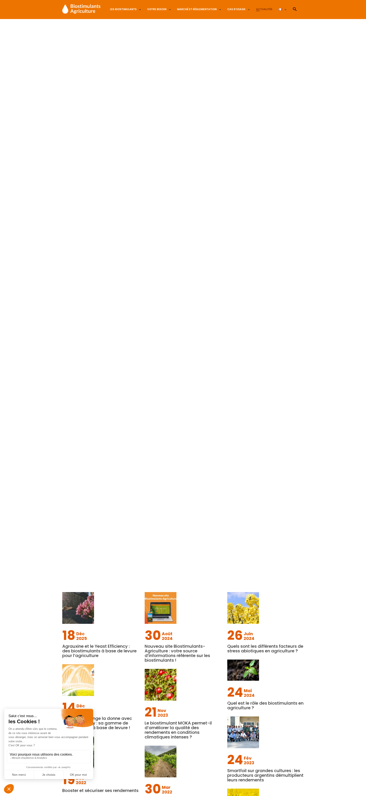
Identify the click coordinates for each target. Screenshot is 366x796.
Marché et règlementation (197, 9)
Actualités (264, 9)
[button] (295, 9)
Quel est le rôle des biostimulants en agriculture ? (265, 705)
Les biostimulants (123, 9)
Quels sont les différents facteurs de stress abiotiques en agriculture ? (265, 648)
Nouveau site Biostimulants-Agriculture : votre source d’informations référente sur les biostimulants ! (177, 653)
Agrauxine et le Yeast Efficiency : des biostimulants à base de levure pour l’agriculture (99, 651)
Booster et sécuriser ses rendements (100, 790)
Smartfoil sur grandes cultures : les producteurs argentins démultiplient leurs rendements (265, 775)
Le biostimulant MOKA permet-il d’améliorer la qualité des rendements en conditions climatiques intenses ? (178, 730)
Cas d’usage (236, 9)
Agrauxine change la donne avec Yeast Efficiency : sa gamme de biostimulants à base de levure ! (97, 723)
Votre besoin (156, 9)
